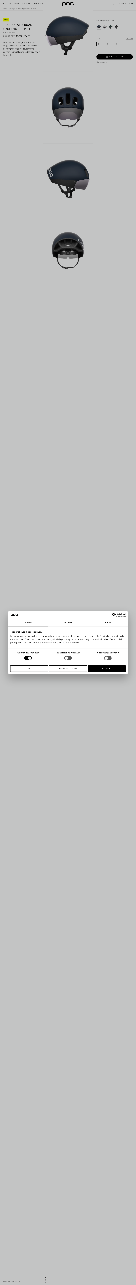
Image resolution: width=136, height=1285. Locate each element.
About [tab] (108, 623)
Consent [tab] (28, 623)
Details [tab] (68, 623)
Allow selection (68, 668)
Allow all (107, 668)
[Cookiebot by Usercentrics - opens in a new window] (114, 615)
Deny (29, 668)
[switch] (68, 658)
